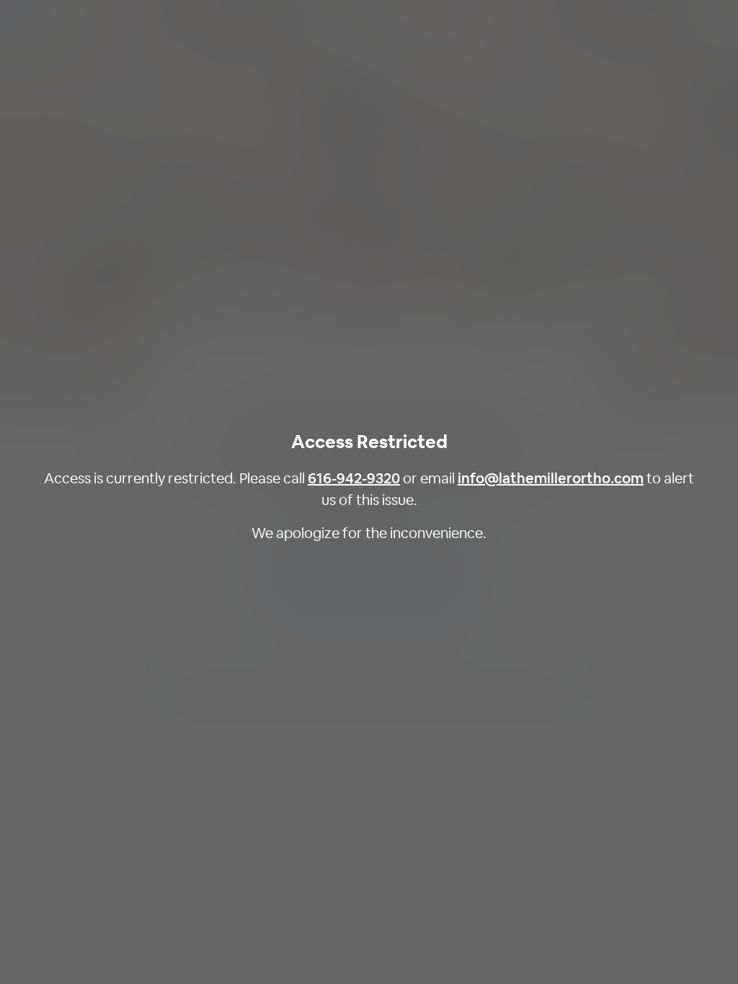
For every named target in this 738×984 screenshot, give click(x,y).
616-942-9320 (354, 478)
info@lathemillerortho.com (551, 478)
